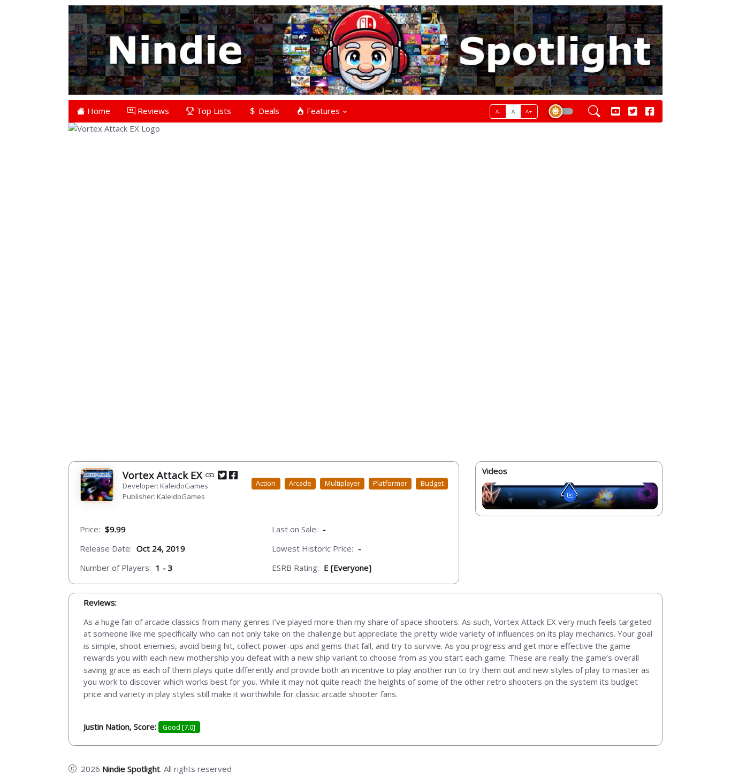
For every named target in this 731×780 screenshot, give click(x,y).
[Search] (594, 111)
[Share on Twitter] (222, 474)
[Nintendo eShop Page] (210, 474)
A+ (529, 111)
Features (322, 110)
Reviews (152, 110)
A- (498, 111)
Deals (267, 110)
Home (97, 110)
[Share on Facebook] (233, 474)
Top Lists (212, 110)
